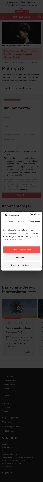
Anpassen (20, 257)
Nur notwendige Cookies (21, 265)
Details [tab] (21, 221)
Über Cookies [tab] (34, 221)
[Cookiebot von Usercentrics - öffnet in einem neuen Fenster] (30, 214)
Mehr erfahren (16, 239)
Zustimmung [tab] (8, 221)
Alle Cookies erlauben (21, 250)
